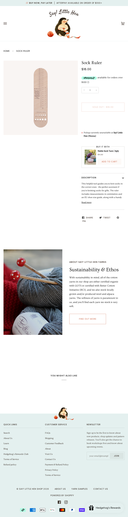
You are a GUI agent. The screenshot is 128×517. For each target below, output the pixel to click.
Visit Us (49, 454)
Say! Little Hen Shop (31, 488)
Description (89, 177)
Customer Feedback (54, 443)
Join (116, 455)
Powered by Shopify (62, 495)
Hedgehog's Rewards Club (16, 454)
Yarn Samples (80, 488)
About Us (8, 438)
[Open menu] (9, 23)
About (48, 449)
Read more (87, 202)
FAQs (47, 433)
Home (7, 51)
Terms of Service (11, 459)
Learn (6, 443)
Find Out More (87, 318)
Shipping (49, 438)
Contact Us (50, 459)
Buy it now (103, 121)
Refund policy (10, 464)
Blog (6, 449)
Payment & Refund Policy (56, 464)
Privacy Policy (51, 470)
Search (7, 433)
